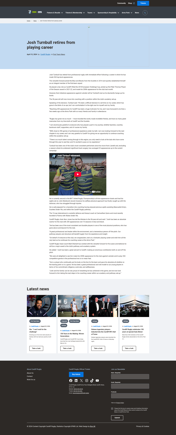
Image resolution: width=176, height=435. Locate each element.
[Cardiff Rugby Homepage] (35, 12)
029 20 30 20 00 (78, 389)
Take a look (37, 349)
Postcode (113, 392)
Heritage (64, 325)
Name (115, 372)
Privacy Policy (120, 402)
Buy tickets (76, 374)
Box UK (92, 426)
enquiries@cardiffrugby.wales (81, 393)
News (35, 21)
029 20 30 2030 (77, 391)
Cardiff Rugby (45, 54)
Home (28, 21)
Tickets (143, 3)
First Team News (59, 54)
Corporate (64, 321)
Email (115, 382)
